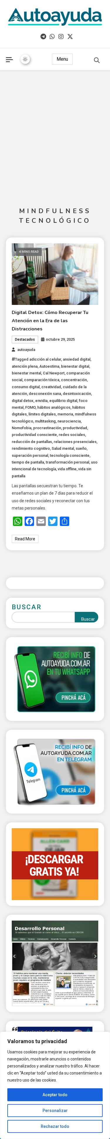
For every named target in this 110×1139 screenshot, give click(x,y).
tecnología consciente (69, 455)
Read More (25, 539)
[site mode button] (25, 59)
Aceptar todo (55, 1094)
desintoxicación (77, 393)
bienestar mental (26, 373)
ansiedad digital (76, 359)
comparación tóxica (41, 380)
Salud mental (63, 448)
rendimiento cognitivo (31, 448)
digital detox (22, 400)
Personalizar (55, 1110)
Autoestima (49, 366)
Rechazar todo (55, 1126)
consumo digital (26, 387)
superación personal (30, 455)
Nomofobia (21, 428)
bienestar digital (75, 366)
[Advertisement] (55, 131)
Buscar (27, 607)
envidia (41, 400)
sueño (81, 448)
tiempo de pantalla (28, 462)
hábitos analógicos (53, 407)
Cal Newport (54, 373)
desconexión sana (45, 393)
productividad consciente (34, 434)
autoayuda (26, 349)
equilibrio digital (63, 400)
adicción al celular (45, 359)
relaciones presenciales (75, 441)
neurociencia (69, 421)
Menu (62, 59)
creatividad (51, 387)
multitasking (45, 421)
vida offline (67, 469)
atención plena (25, 366)
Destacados (25, 339)
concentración (74, 380)
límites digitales (42, 414)
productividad (75, 428)
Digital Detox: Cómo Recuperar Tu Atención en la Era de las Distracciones (50, 320)
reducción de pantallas (32, 441)
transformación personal (67, 462)
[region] (55, 1085)
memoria (65, 414)
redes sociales (72, 434)
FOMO (30, 407)
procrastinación (47, 428)
